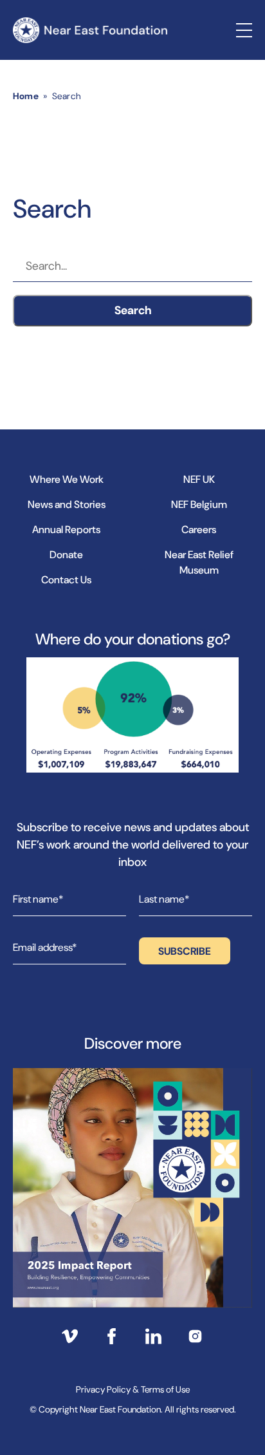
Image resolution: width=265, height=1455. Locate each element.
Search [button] (132, 310)
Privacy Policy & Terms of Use (133, 1389)
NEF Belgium (199, 504)
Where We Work (67, 479)
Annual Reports (66, 529)
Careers (198, 529)
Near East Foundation (90, 30)
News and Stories (66, 504)
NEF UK (199, 479)
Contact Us (66, 580)
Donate (66, 554)
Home (26, 96)
